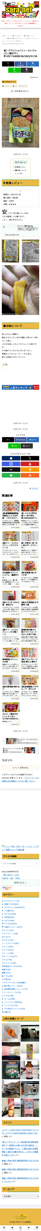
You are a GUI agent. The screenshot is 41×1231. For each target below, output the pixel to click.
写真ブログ (11, 904)
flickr (17, 878)
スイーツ (8, 953)
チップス (8, 950)
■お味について (20, 170)
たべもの (10, 923)
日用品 (9, 917)
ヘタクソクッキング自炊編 (14, 982)
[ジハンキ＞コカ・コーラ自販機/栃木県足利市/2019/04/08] (30, 1108)
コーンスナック (10, 943)
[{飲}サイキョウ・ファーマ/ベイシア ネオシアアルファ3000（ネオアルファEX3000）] (30, 1070)
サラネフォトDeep (14, 907)
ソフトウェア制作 (13, 1002)
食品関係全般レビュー (16, 989)
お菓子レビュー (13, 927)
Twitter (5, 878)
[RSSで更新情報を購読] (30, 475)
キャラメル (7, 940)
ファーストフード (11, 992)
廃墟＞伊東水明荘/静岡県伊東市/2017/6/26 (20, 1160)
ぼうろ (6, 937)
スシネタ (8, 995)
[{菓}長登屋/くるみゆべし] (11, 1032)
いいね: (19, 173)
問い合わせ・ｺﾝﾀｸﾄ (11, 875)
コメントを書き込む (20, 768)
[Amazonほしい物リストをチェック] (30, 469)
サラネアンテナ (11, 901)
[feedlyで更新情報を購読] (11, 475)
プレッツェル (9, 963)
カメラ (9, 920)
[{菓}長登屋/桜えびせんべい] (11, 1051)
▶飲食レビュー (20, 167)
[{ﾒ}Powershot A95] (30, 1089)
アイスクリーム (10, 933)
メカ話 (9, 910)
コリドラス (11, 1005)
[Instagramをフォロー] (11, 464)
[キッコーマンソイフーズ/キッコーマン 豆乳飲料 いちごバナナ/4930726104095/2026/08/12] (30, 1051)
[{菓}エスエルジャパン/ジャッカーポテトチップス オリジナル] (11, 1108)
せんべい (8, 930)
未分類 (6, 1012)
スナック (8, 946)
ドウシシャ (7, 86)
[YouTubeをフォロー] (30, 464)
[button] (27, 70)
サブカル (10, 914)
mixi (12, 878)
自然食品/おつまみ (10, 82)
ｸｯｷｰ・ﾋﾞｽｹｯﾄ (9, 956)
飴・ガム (7, 976)
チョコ (7, 959)
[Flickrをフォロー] (11, 469)
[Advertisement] (20, 823)
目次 (17, 162)
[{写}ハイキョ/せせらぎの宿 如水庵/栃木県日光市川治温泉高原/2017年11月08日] (11, 1089)
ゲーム (9, 999)
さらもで (8, 1181)
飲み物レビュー (13, 986)
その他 (6, 979)
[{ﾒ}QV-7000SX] (30, 1032)
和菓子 (6, 969)
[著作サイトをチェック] (11, 458)
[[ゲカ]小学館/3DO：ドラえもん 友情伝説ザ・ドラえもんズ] (11, 1070)
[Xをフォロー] (30, 458)
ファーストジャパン (21, 86)
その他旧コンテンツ (14, 1008)
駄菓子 (6, 972)
